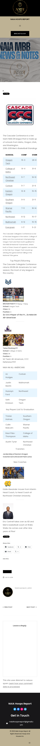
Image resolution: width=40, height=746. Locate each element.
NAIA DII (7, 572)
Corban (9, 185)
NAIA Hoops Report (20, 19)
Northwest (10, 216)
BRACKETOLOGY (20, 33)
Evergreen (10, 227)
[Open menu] (20, 26)
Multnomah (11, 222)
